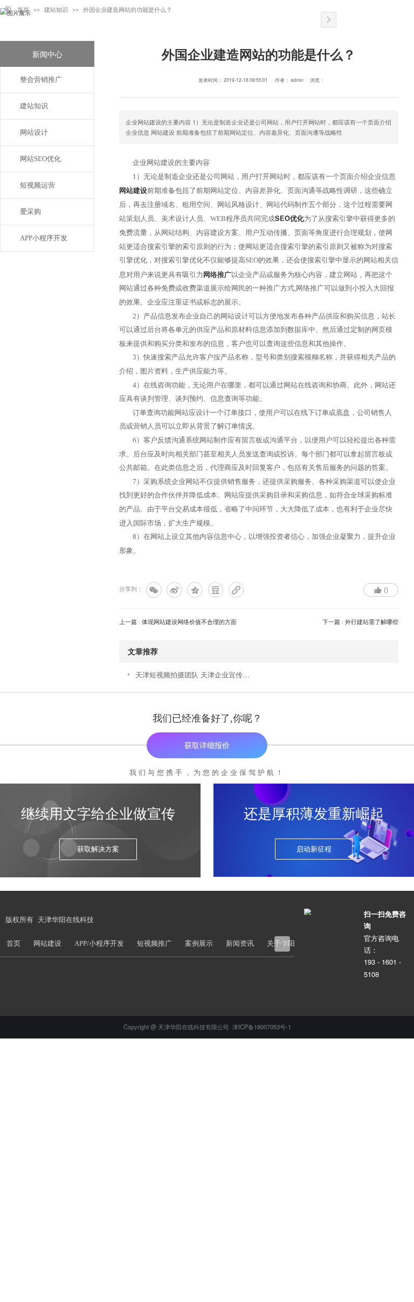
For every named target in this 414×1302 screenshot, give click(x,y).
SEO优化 (289, 218)
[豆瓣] (216, 590)
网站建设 (133, 190)
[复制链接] (236, 590)
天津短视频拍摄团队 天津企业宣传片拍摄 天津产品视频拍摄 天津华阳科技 (195, 674)
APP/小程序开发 (99, 943)
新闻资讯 (240, 943)
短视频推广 (154, 943)
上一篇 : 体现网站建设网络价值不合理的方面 (178, 622)
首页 (13, 943)
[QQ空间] (195, 590)
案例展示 (199, 943)
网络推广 (217, 274)
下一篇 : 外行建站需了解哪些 (360, 622)
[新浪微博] (174, 590)
